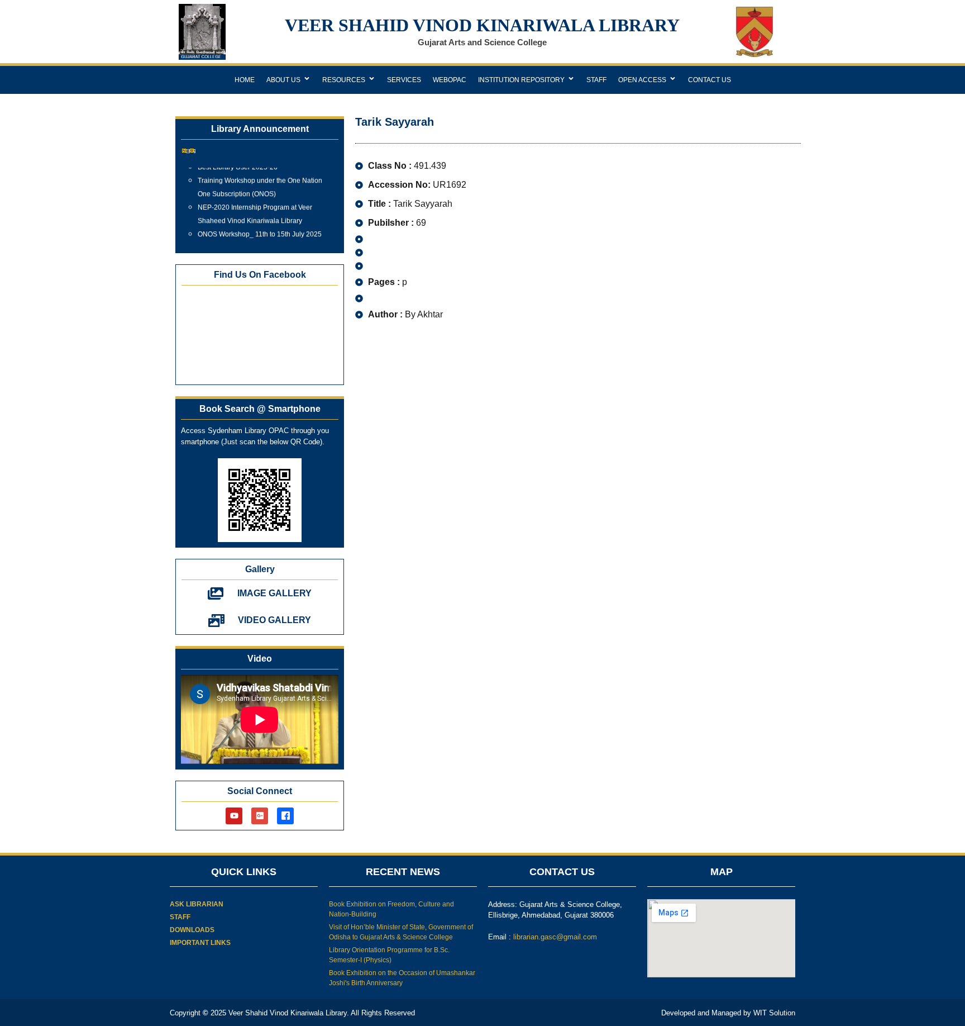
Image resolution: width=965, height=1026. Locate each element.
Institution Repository (521, 80)
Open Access (642, 80)
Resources (343, 80)
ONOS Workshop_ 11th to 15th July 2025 (260, 228)
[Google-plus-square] (259, 816)
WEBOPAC (449, 80)
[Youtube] (234, 816)
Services (404, 80)
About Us (283, 80)
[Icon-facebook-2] (285, 816)
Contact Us (709, 80)
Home (245, 80)
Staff (596, 80)
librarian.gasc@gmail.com (555, 937)
